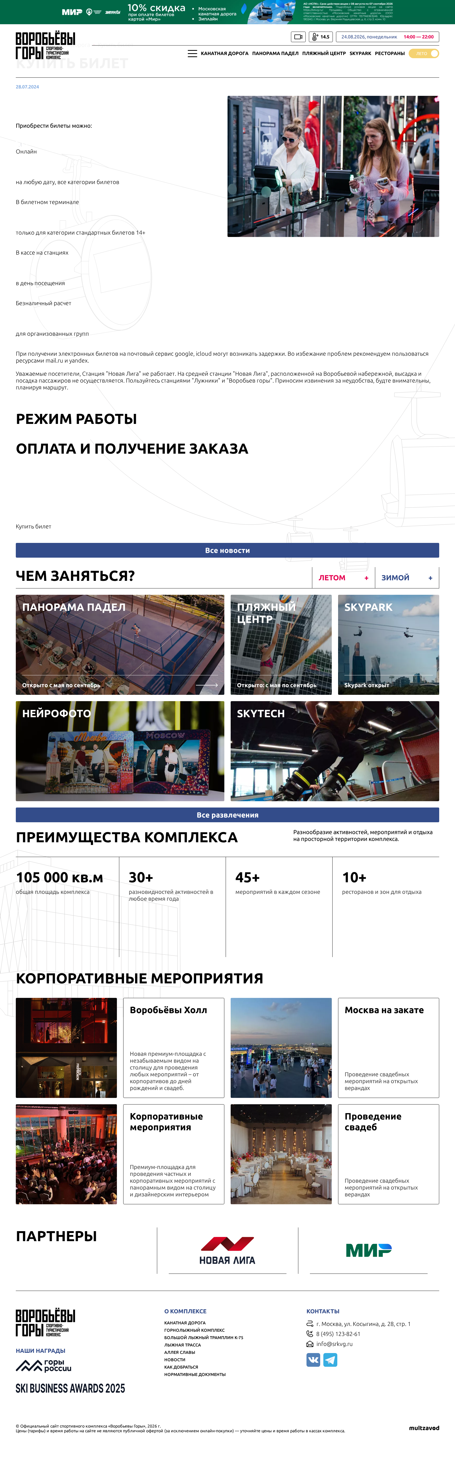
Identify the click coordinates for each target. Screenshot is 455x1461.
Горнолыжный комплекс (194, 1330)
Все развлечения (228, 815)
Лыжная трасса (182, 1345)
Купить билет (33, 526)
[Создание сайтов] (424, 1428)
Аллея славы (179, 1352)
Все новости (227, 550)
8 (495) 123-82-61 (338, 1333)
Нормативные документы (195, 1374)
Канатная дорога (225, 53)
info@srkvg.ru (334, 1343)
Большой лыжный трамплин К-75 (203, 1337)
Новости (174, 1359)
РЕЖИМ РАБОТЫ (76, 418)
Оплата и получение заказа (132, 448)
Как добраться (181, 1367)
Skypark (360, 53)
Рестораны (390, 53)
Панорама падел (275, 53)
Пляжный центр (324, 53)
